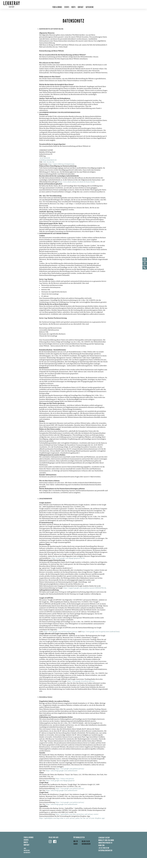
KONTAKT (80, 7)
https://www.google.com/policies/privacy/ (70, 769)
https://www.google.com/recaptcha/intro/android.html (100, 632)
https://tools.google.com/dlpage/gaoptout (60, 781)
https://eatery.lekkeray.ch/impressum (61, 164)
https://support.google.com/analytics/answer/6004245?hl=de (84, 588)
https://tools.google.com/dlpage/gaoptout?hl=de (68, 558)
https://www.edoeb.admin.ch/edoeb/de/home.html (76, 182)
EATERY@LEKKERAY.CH (48, 160)
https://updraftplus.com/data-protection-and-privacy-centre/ (77, 814)
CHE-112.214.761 (48, 162)
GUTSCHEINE (90, 7)
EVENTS (66, 7)
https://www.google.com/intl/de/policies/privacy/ (61, 632)
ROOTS (73, 7)
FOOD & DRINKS (57, 7)
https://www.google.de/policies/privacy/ (81, 681)
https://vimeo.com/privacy (65, 779)
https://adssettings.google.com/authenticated (61, 771)
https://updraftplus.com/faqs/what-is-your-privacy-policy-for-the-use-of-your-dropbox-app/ (72, 818)
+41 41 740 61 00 (44, 158)
